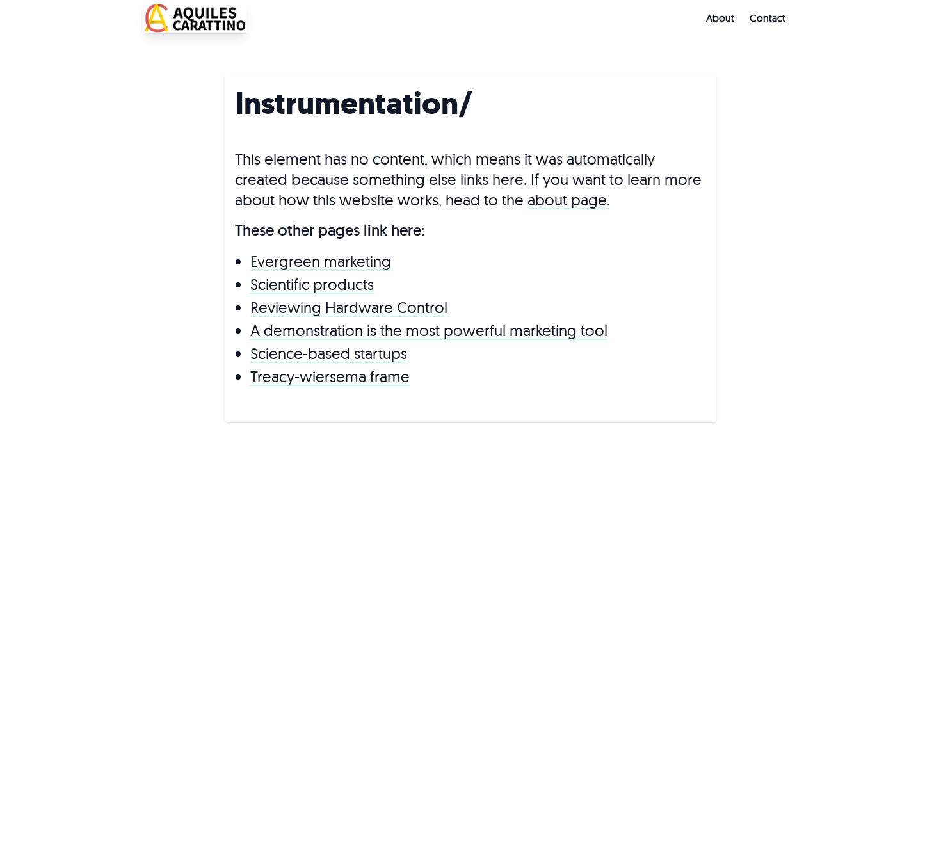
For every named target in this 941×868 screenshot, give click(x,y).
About (720, 18)
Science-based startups (328, 353)
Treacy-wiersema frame (330, 376)
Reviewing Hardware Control (348, 307)
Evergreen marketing (320, 261)
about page (567, 199)
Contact (767, 18)
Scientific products (312, 284)
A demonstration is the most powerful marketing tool (428, 330)
